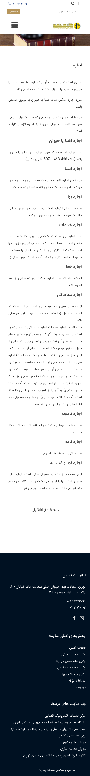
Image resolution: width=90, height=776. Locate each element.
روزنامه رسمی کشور (73, 736)
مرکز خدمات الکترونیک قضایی (65, 716)
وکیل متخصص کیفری (70, 667)
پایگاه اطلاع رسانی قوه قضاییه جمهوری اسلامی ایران (49, 722)
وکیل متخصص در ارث (70, 661)
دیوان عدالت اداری (73, 749)
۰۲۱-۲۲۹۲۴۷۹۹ (76, 601)
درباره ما (80, 687)
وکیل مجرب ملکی (73, 654)
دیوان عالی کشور (74, 742)
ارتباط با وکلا (77, 681)
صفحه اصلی (77, 648)
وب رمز (42, 770)
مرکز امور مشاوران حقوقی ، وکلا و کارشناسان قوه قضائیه (48, 729)
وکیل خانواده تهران (73, 674)
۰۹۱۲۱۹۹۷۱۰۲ (19, 3)
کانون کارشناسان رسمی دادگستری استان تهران (54, 756)
